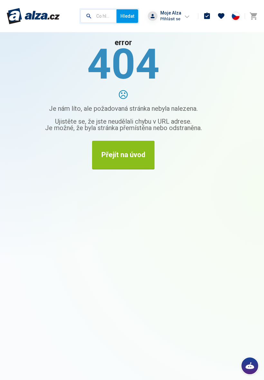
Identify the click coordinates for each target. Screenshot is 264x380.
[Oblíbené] (221, 16)
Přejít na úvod (123, 155)
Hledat (127, 16)
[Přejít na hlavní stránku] (33, 16)
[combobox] (98, 16)
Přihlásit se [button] (170, 18)
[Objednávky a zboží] (207, 16)
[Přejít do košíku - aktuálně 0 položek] (253, 16)
